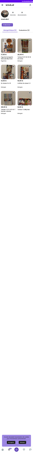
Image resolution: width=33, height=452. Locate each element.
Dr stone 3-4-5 (6, 83)
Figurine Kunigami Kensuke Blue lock (7, 58)
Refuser (22, 442)
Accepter (11, 442)
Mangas (20, 61)
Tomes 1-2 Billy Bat (24, 109)
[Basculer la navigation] (2, 5)
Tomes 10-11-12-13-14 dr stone (24, 58)
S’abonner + (7, 25)
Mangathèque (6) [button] (9, 30)
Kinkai (10, 5)
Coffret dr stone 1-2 (24, 83)
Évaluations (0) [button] (24, 30)
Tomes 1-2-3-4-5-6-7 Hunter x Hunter (8, 110)
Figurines (3, 61)
